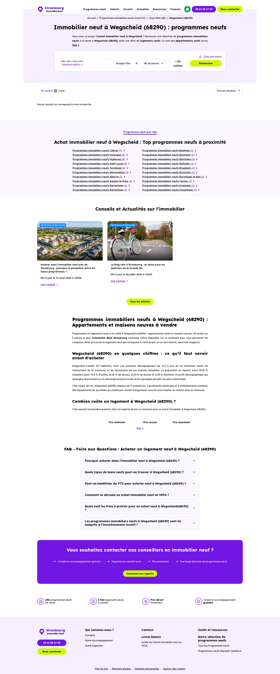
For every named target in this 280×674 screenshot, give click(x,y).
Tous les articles (140, 301)
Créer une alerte (212, 56)
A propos (90, 635)
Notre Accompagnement (99, 640)
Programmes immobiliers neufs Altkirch (97, 176)
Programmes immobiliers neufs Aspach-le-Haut (102, 181)
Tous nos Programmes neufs (213, 645)
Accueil (91, 17)
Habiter (114, 9)
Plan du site (101, 668)
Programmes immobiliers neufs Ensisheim (168, 185)
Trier (226, 90)
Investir (128, 9)
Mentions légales (121, 668)
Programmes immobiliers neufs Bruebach (168, 168)
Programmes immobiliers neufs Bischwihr (168, 154)
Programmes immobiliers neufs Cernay (167, 181)
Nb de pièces (151, 63)
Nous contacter (230, 9)
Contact (147, 630)
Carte (61, 90)
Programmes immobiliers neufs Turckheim (99, 168)
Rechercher (206, 63)
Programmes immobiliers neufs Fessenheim (169, 189)
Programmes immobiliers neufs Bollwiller (168, 163)
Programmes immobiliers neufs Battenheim (100, 189)
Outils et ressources (213, 630)
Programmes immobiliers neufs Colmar (97, 150)
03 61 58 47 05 (203, 9)
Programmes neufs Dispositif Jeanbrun (220, 650)
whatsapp (187, 9)
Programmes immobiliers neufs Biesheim (168, 150)
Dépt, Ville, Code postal (72, 61)
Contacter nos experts (140, 573)
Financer (175, 9)
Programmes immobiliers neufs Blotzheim (168, 159)
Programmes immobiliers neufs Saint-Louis (100, 163)
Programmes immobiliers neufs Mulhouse (99, 159)
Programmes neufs (94, 9)
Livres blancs (151, 637)
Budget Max (123, 63)
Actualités (143, 9)
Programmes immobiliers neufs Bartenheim (100, 185)
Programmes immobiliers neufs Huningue (99, 154)
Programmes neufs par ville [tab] (140, 131)
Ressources (159, 9)
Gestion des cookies (174, 668)
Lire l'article (48, 284)
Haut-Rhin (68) (157, 17)
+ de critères (177, 63)
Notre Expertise (94, 645)
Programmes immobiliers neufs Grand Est (122, 17)
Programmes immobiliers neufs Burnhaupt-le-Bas (173, 176)
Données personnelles (147, 668)
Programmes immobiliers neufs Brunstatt (168, 172)
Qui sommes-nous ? (99, 630)
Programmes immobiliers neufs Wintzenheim (100, 172)
